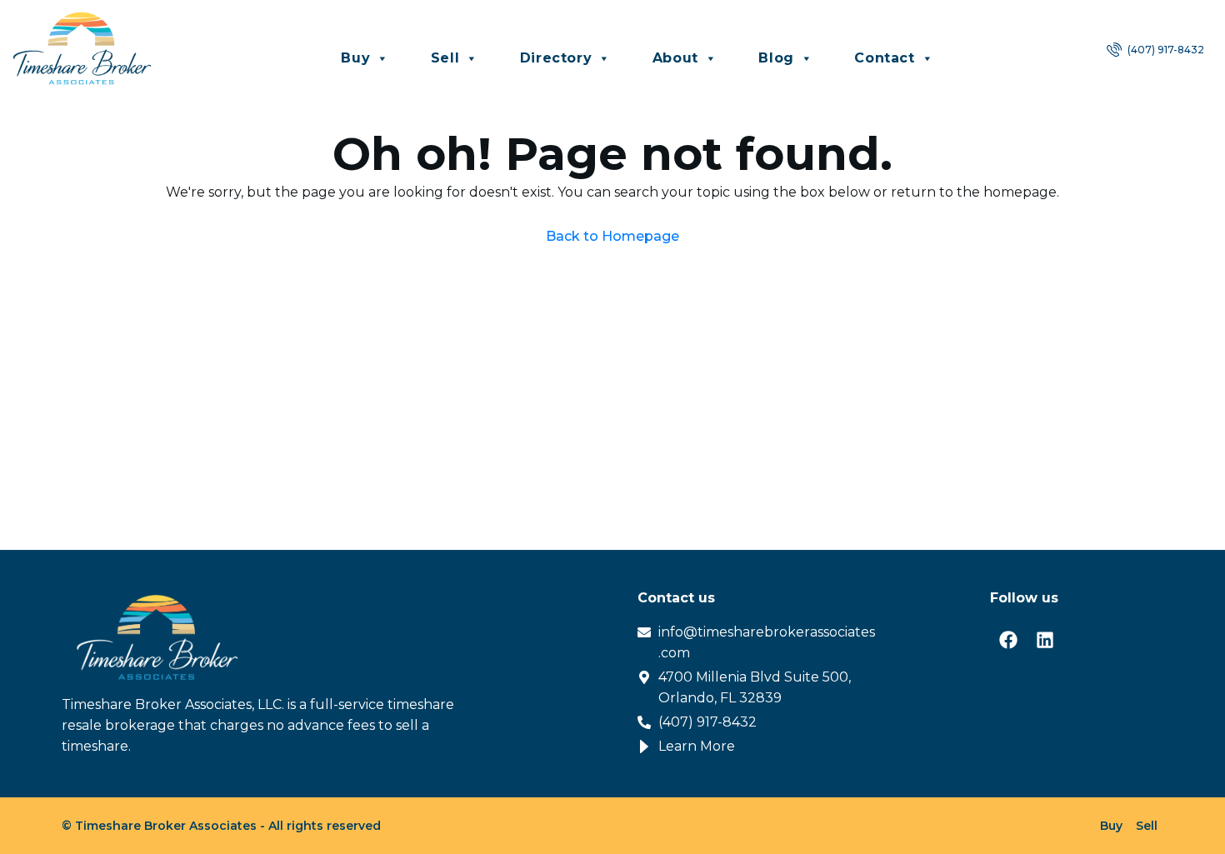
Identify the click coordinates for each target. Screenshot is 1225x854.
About (675, 58)
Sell (445, 58)
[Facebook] (1008, 640)
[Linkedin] (1045, 640)
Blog (775, 58)
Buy (355, 58)
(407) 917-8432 (1164, 49)
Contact (884, 58)
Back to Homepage (612, 236)
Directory (556, 58)
